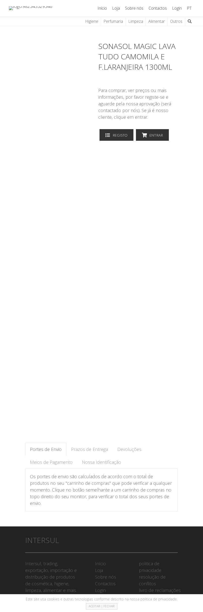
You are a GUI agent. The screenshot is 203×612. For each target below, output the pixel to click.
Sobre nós (134, 8)
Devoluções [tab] (129, 449)
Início (102, 8)
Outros (176, 21)
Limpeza (135, 21)
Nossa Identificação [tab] (101, 462)
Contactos (158, 8)
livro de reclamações (160, 590)
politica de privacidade (158, 599)
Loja (116, 8)
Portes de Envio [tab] (46, 449)
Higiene (91, 21)
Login (177, 8)
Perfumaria (113, 21)
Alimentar (156, 21)
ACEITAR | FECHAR (102, 606)
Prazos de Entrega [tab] (89, 449)
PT (189, 8)
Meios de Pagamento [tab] (51, 462)
